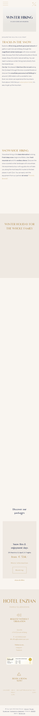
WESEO (33, 711)
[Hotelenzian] (19, 4)
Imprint (26, 709)
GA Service (22, 713)
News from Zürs (13, 692)
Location (28, 690)
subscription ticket (26, 82)
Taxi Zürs (34, 691)
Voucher (6, 690)
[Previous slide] (4, 580)
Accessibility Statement (17, 711)
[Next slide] (34, 580)
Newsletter (20, 690)
